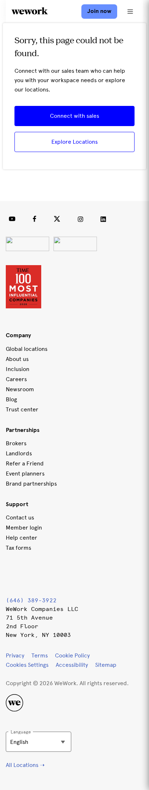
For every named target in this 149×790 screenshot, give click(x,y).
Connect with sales (74, 115)
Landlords (19, 453)
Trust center (22, 409)
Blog (11, 399)
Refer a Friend (25, 463)
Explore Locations (74, 141)
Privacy (15, 655)
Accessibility (72, 664)
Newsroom (20, 389)
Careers (16, 379)
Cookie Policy (72, 655)
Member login (24, 527)
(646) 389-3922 (31, 600)
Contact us (20, 517)
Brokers (16, 443)
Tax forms (18, 547)
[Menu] (130, 11)
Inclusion (17, 369)
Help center (21, 537)
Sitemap (105, 664)
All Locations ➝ (25, 765)
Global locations (26, 348)
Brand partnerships (31, 483)
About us (17, 359)
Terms (39, 655)
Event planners (25, 473)
